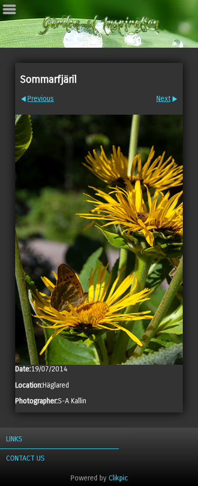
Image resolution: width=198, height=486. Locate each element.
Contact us (25, 458)
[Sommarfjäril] (99, 240)
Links (14, 439)
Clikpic (118, 478)
